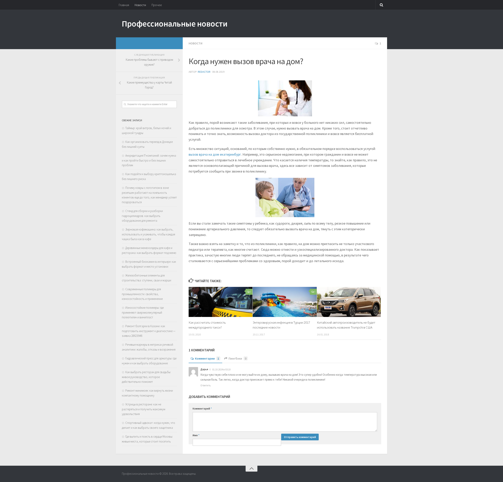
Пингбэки (237, 358)
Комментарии (207, 358)
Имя (196, 435)
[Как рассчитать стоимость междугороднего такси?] (220, 302)
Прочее (156, 5)
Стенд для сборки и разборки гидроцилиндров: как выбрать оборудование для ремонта (142, 215)
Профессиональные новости (174, 23)
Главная (124, 5)
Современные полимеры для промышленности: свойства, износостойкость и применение (142, 294)
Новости (140, 5)
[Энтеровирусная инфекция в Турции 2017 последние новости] (285, 302)
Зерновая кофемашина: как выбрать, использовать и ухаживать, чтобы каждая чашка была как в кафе (148, 234)
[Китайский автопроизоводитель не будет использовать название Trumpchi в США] (349, 302)
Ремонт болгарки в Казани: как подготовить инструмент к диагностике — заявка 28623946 (148, 331)
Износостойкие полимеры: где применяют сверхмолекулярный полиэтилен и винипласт (143, 312)
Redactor (204, 71)
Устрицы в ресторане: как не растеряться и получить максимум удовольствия (143, 409)
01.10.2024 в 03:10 (221, 369)
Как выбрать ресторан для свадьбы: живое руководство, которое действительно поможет (146, 377)
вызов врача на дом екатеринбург (215, 154)
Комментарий (202, 408)
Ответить (205, 385)
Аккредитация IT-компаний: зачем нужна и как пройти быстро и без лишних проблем (149, 160)
